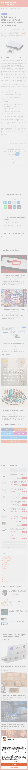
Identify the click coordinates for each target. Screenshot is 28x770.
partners (9, 742)
